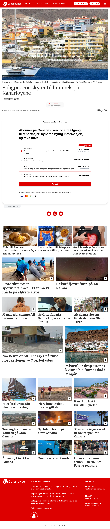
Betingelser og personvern (42, 508)
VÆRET (47, 4)
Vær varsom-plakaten (48, 501)
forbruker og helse (12, 206)
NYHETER (28, 4)
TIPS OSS (38, 4)
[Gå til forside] (12, 4)
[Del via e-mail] (105, 110)
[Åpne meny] (105, 3)
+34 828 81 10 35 (91, 498)
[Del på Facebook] (99, 110)
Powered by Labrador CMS (55, 526)
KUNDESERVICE (59, 4)
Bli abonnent (81, 4)
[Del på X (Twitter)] (102, 110)
